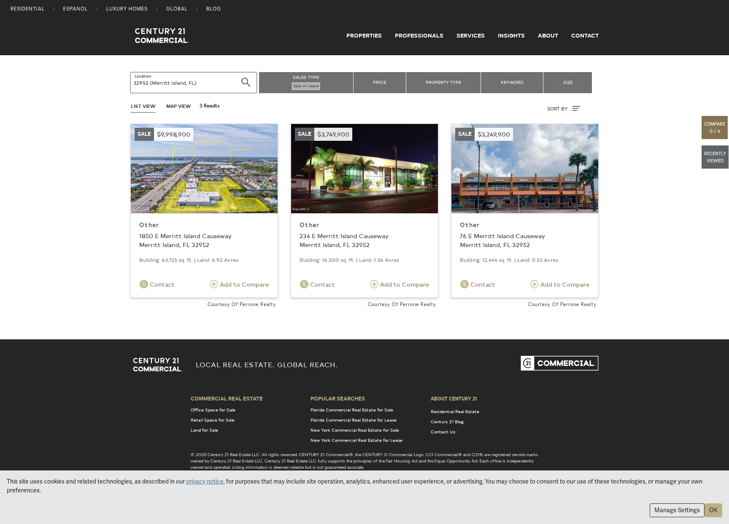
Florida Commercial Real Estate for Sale (351, 410)
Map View (178, 106)
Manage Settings (677, 510)
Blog (213, 9)
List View (143, 106)
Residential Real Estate (455, 411)
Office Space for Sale (213, 410)
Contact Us (443, 432)
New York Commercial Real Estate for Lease (356, 440)
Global (177, 9)
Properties (364, 35)
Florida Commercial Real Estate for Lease (353, 420)
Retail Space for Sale (213, 420)
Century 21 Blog (447, 422)
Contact (585, 35)
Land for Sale (204, 430)
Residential (28, 9)
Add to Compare (243, 284)
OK (713, 510)
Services (470, 35)
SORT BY (558, 108)
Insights (511, 35)
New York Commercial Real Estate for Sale (354, 430)
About (548, 35)
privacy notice (205, 481)
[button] (715, 127)
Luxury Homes (127, 9)
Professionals (419, 35)
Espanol (75, 9)
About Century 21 (454, 398)
